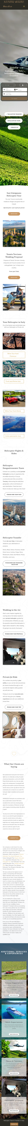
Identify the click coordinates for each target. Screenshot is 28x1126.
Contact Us (14, 1124)
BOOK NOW (14, 214)
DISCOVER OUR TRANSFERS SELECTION (15, 563)
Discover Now (14, 995)
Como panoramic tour (13, 436)
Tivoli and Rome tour (13, 381)
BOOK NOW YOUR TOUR (14, 494)
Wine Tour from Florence (13, 355)
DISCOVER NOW (14, 1110)
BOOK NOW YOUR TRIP (14, 707)
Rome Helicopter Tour (16, 856)
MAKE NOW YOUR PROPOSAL (14, 634)
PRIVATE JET (14, 127)
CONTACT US (14, 838)
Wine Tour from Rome (13, 411)
